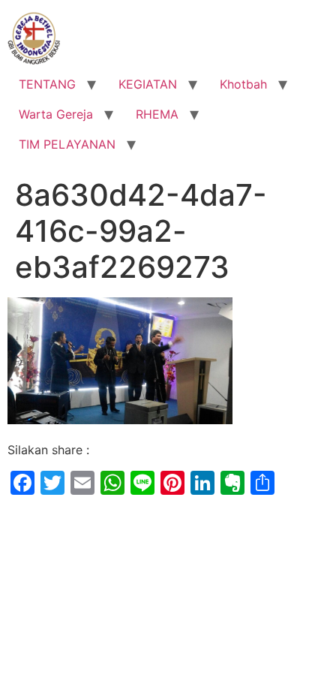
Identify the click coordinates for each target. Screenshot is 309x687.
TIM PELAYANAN (67, 144)
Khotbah (243, 84)
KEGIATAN (147, 84)
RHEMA (157, 114)
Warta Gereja (56, 114)
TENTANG (47, 84)
